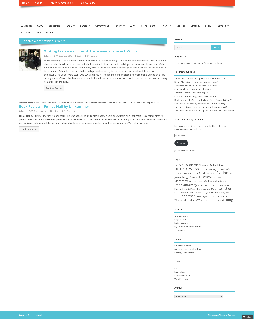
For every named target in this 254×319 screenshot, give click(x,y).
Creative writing (186, 173)
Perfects (186, 189)
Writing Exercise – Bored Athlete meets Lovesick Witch (90, 51)
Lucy (132, 25)
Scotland (182, 192)
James (48, 56)
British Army (208, 169)
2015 (176, 165)
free (230, 174)
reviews (164, 25)
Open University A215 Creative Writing (213, 185)
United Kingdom (202, 196)
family (68, 25)
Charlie (220, 169)
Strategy (195, 25)
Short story (201, 192)
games (83, 25)
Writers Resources (209, 200)
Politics (200, 188)
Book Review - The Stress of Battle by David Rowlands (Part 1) (203, 100)
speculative (213, 192)
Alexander (26, 25)
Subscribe (181, 143)
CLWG (40, 25)
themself (221, 25)
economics (54, 25)
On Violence (180, 230)
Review (207, 189)
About (38, 3)
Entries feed (180, 272)
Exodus (203, 173)
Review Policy (87, 3)
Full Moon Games (182, 245)
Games (194, 177)
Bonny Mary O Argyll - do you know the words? (196, 82)
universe (25, 31)
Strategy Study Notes (184, 252)
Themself (30, 12)
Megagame (181, 181)
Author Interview (218, 165)
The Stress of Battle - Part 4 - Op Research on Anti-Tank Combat (204, 110)
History (118, 25)
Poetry (193, 188)
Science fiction (221, 188)
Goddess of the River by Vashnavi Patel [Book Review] (199, 103)
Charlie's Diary (181, 216)
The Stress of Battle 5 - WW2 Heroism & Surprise (197, 85)
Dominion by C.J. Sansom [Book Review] (193, 89)
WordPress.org (181, 279)
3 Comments (92, 56)
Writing (227, 199)
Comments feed (182, 275)
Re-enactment (147, 25)
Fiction (222, 172)
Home (25, 3)
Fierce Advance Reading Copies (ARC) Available (196, 96)
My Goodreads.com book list (187, 226)
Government (102, 25)
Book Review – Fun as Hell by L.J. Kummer (54, 106)
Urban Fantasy (223, 196)
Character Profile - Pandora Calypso (191, 92)
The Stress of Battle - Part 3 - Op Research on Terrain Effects (202, 107)
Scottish (181, 25)
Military (209, 181)
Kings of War (180, 219)
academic (192, 165)
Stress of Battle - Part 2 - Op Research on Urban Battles (200, 78)
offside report (222, 181)
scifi (176, 192)
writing (50, 31)
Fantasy (212, 173)
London (219, 177)
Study (208, 25)
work (38, 31)
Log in (177, 268)
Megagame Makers (197, 181)
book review (186, 168)
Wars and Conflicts (185, 200)
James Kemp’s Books (61, 3)
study (222, 192)
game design (181, 177)
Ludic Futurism (181, 223)
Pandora (178, 189)
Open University (185, 185)
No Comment (69, 111)
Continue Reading (54, 88)
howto (213, 177)
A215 (182, 165)
